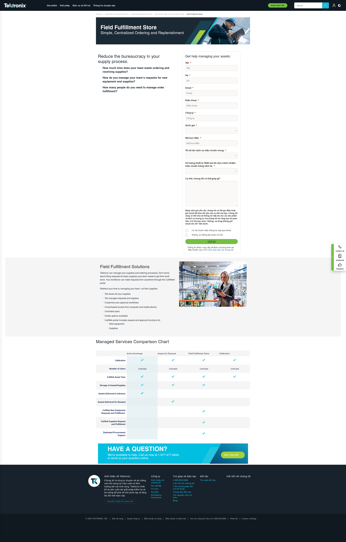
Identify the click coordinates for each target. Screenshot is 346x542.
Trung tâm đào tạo (182, 492)
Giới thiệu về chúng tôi (157, 481)
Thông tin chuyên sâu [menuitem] (104, 5)
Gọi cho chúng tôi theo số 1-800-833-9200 (208, 519)
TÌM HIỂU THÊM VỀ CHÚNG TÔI (120, 501)
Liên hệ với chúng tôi (184, 483)
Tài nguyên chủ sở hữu (182, 496)
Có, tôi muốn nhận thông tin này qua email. (211, 230)
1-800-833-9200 (180, 480)
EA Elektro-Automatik (156, 496)
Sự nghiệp (156, 486)
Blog (175, 500)
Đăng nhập (332, 5)
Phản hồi (234, 519)
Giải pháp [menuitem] (65, 5)
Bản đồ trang (117, 519)
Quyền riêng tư (133, 519)
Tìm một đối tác (208, 480)
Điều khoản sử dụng (153, 519)
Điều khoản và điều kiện (176, 519)
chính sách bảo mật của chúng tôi (217, 250)
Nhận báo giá (278, 5)
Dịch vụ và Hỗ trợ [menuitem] (81, 5)
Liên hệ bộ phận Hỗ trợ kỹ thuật (183, 487)
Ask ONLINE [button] (231, 455)
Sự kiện (155, 492)
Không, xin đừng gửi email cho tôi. (207, 235)
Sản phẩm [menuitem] (52, 5)
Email (188, 87)
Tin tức (154, 489)
